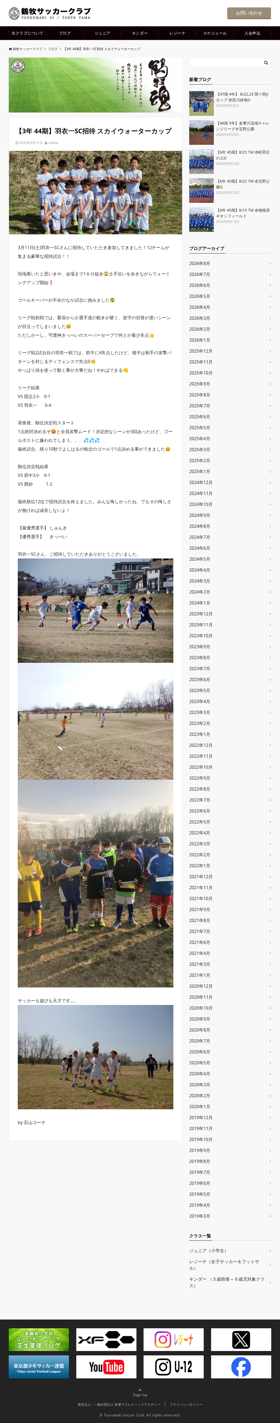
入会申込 (252, 33)
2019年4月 (199, 1205)
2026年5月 (199, 296)
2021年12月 (201, 877)
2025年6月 (199, 417)
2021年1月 (199, 975)
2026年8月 (199, 263)
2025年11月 (201, 362)
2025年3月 (199, 450)
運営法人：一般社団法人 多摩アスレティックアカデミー (119, 1404)
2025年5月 (199, 428)
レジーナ (177, 33)
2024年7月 (199, 537)
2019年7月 (199, 1172)
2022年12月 (201, 745)
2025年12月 (201, 351)
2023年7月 (199, 669)
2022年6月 (199, 811)
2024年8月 (199, 526)
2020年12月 (201, 986)
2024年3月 (199, 581)
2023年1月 (199, 734)
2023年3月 (199, 712)
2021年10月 (201, 898)
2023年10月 (201, 636)
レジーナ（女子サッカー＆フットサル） (224, 1264)
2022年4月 (199, 833)
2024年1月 (199, 603)
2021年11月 (201, 888)
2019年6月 (199, 1183)
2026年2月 (199, 329)
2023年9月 (199, 647)
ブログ (65, 33)
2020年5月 (199, 1063)
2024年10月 (201, 504)
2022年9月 (199, 778)
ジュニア (102, 33)
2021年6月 (199, 942)
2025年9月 (199, 384)
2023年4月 (199, 701)
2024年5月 (199, 559)
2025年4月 (199, 439)
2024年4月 (199, 570)
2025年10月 (201, 373)
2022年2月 (199, 855)
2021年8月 (199, 920)
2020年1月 (199, 1107)
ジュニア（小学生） (209, 1251)
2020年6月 (199, 1052)
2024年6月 (199, 548)
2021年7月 (199, 931)
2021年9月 (199, 909)
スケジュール (215, 33)
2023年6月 (199, 679)
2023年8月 (199, 658)
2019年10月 (201, 1139)
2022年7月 (199, 800)
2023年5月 (199, 690)
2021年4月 (199, 953)
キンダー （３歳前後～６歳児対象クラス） (227, 1282)
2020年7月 (199, 1041)
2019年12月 (201, 1117)
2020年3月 (199, 1085)
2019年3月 (199, 1216)
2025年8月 (199, 395)
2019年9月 (199, 1150)
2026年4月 (199, 307)
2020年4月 (199, 1074)
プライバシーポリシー (186, 1404)
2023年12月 (201, 614)
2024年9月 (199, 515)
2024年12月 (201, 482)
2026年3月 (199, 318)
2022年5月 (199, 822)
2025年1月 (199, 471)
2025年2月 (199, 460)
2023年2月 (199, 723)
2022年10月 (201, 767)
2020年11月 (201, 997)
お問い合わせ (249, 13)
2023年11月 (201, 625)
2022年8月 (199, 789)
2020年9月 (199, 1019)
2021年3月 (199, 964)
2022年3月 (199, 844)
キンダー (140, 33)
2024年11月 (201, 493)
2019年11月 (201, 1128)
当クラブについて (27, 33)
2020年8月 (199, 1030)
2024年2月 (199, 592)
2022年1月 (199, 866)
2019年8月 (199, 1161)
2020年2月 (199, 1096)
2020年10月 (201, 1008)
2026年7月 (199, 274)
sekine (53, 142)
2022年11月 (201, 756)
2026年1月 (199, 340)
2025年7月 (199, 406)
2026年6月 (199, 285)
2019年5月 (199, 1194)
